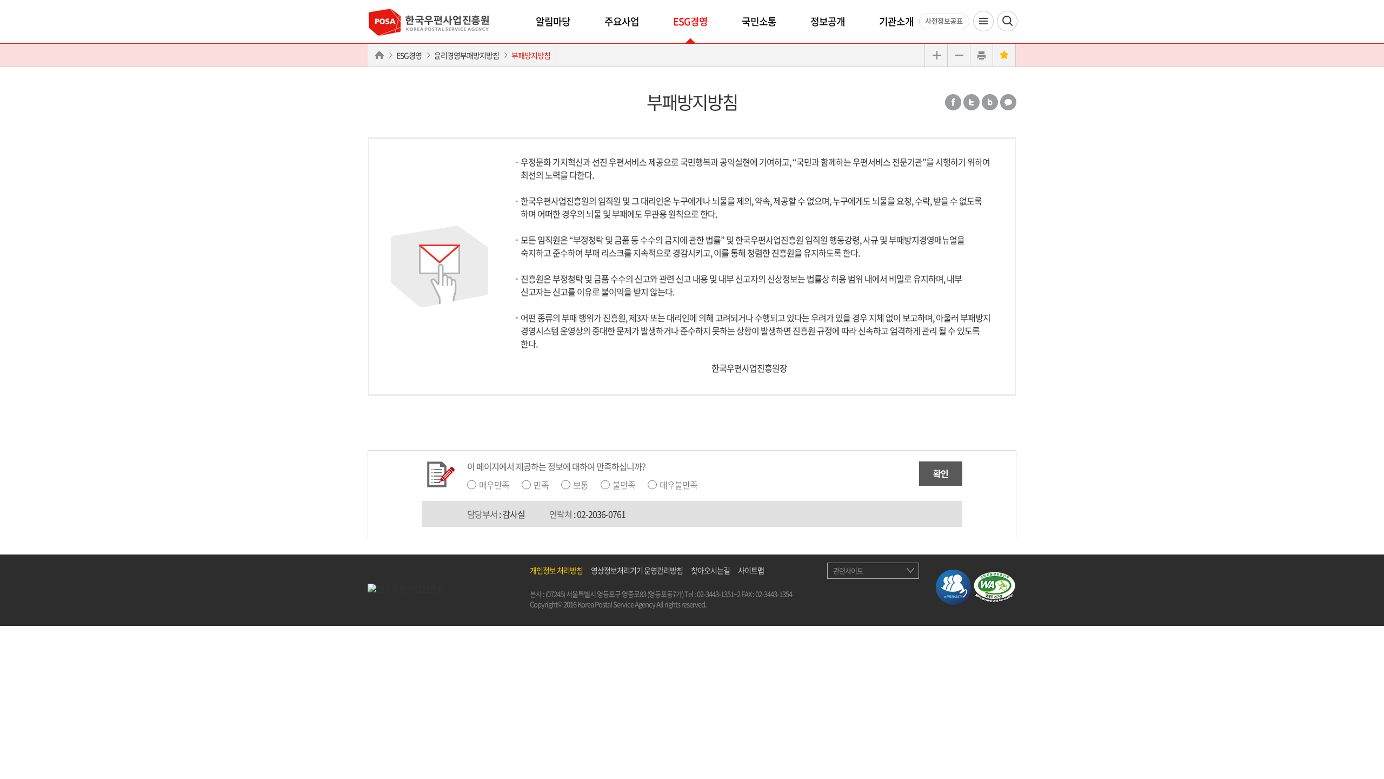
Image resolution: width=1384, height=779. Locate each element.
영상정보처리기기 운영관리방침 (637, 570)
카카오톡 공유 (1008, 102)
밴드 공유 (990, 102)
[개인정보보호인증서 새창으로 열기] (953, 585)
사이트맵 (751, 570)
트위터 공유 (971, 102)
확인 (940, 473)
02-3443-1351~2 (718, 594)
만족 (541, 484)
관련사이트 (848, 570)
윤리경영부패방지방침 (466, 55)
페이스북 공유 (953, 102)
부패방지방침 (530, 55)
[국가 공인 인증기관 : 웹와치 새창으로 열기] (994, 585)
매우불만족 (678, 484)
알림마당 (553, 21)
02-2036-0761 (601, 513)
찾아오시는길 (710, 570)
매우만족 (494, 484)
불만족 (624, 484)
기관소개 (896, 21)
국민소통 (759, 21)
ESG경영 (690, 21)
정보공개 (827, 21)
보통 (580, 484)
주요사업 (621, 21)
